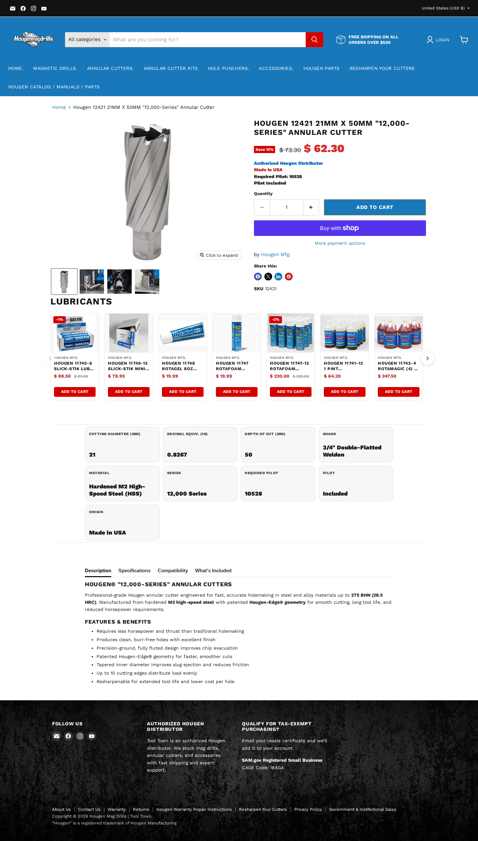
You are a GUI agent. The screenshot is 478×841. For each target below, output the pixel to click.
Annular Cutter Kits (171, 68)
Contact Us (89, 809)
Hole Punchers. (228, 68)
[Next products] (427, 358)
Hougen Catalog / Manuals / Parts (54, 86)
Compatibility (173, 570)
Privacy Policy (308, 809)
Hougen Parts (321, 68)
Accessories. (276, 68)
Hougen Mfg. (276, 254)
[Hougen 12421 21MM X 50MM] (64, 281)
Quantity (263, 193)
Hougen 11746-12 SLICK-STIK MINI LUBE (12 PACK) (128, 369)
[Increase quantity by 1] (311, 207)
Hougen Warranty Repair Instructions (194, 809)
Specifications (134, 570)
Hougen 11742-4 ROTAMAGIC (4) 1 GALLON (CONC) (397, 369)
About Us (61, 809)
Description (98, 570)
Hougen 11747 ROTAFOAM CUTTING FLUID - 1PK (235, 371)
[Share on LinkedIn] (278, 276)
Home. (15, 68)
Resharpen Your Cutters (382, 68)
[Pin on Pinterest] (289, 276)
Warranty (117, 809)
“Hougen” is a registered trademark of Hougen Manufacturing (114, 823)
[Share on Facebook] (258, 276)
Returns (141, 809)
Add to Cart (75, 391)
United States (443, 8)
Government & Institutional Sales (362, 809)
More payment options (340, 243)
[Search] (314, 39)
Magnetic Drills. (55, 68)
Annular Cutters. (110, 68)
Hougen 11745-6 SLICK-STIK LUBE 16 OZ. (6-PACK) (73, 369)
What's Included (213, 570)
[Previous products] (50, 358)
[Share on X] (268, 276)
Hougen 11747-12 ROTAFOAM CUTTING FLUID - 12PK (289, 371)
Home (59, 107)
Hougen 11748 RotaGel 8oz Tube (178, 369)
